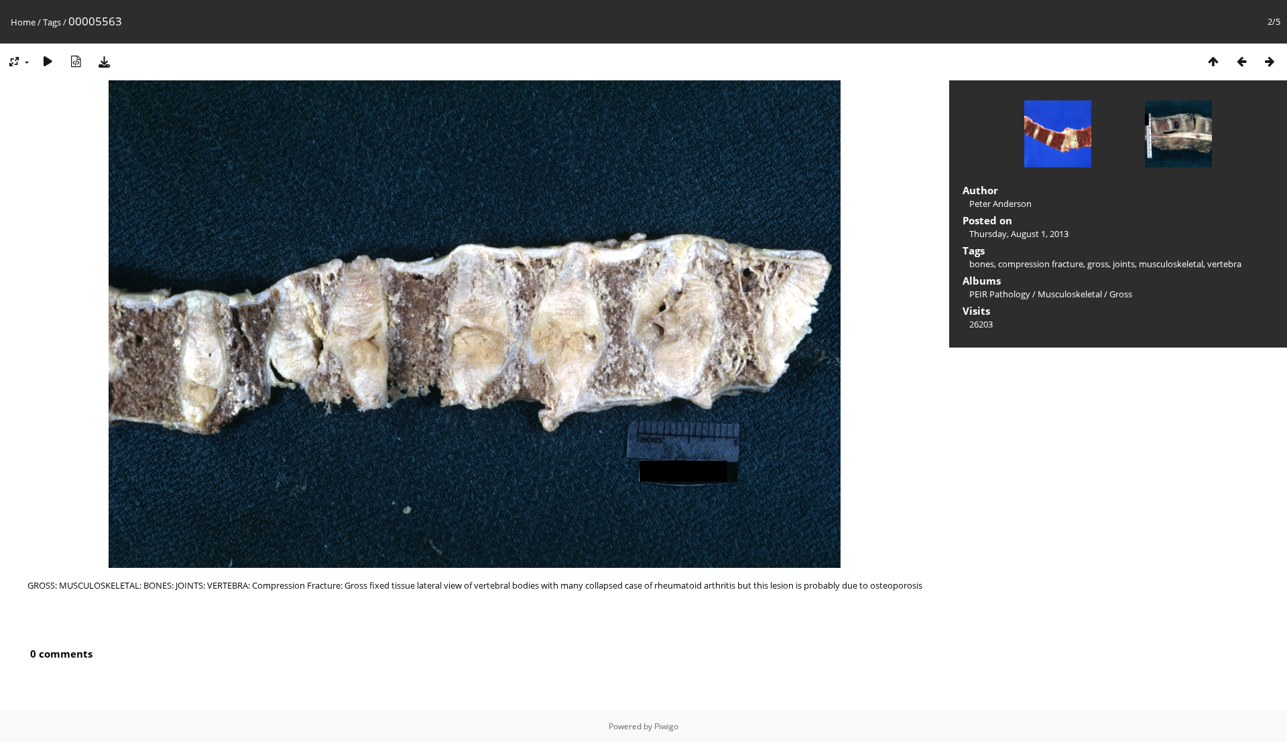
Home (23, 22)
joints (1124, 264)
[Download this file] (104, 61)
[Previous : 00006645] (1241, 61)
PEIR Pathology (999, 294)
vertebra (1224, 264)
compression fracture (1040, 264)
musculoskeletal (1171, 264)
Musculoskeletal (1070, 294)
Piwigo (666, 726)
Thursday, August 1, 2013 (1018, 234)
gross (1098, 264)
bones (981, 264)
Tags (52, 22)
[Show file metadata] (76, 61)
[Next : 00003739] (1269, 61)
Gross (1120, 294)
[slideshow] (48, 61)
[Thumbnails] (1213, 61)
